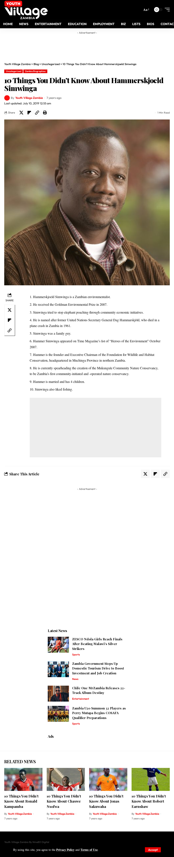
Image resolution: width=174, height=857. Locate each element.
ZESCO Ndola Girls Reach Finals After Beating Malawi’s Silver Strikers (97, 644)
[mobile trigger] (166, 9)
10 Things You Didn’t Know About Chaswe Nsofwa (64, 801)
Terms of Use (89, 849)
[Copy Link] (37, 112)
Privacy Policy (65, 849)
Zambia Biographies (35, 71)
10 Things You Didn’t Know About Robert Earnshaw (149, 801)
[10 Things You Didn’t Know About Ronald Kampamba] (23, 779)
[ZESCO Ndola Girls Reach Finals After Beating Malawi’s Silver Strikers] (58, 645)
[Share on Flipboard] (29, 112)
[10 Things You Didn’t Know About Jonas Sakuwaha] (108, 779)
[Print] (44, 112)
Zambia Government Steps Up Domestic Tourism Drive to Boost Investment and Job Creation (98, 668)
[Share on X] (21, 112)
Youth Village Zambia (29, 98)
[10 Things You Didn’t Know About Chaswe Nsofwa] (66, 779)
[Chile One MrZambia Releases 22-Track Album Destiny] (58, 694)
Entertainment (80, 698)
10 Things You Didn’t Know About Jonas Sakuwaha (106, 801)
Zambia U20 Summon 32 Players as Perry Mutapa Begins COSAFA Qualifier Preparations (99, 713)
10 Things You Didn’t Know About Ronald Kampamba (21, 801)
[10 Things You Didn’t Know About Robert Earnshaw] (151, 779)
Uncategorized (13, 71)
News (75, 679)
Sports (76, 654)
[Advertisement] (87, 45)
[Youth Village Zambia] (26, 9)
